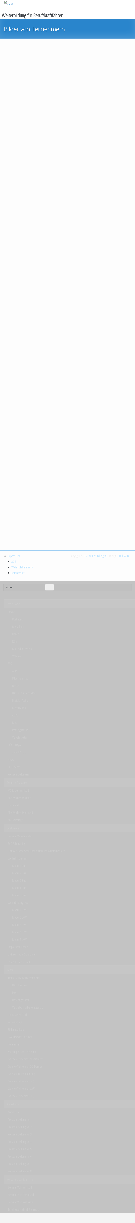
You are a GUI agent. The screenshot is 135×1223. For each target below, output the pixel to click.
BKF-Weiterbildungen (95, 555)
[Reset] (49, 587)
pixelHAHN (123, 555)
